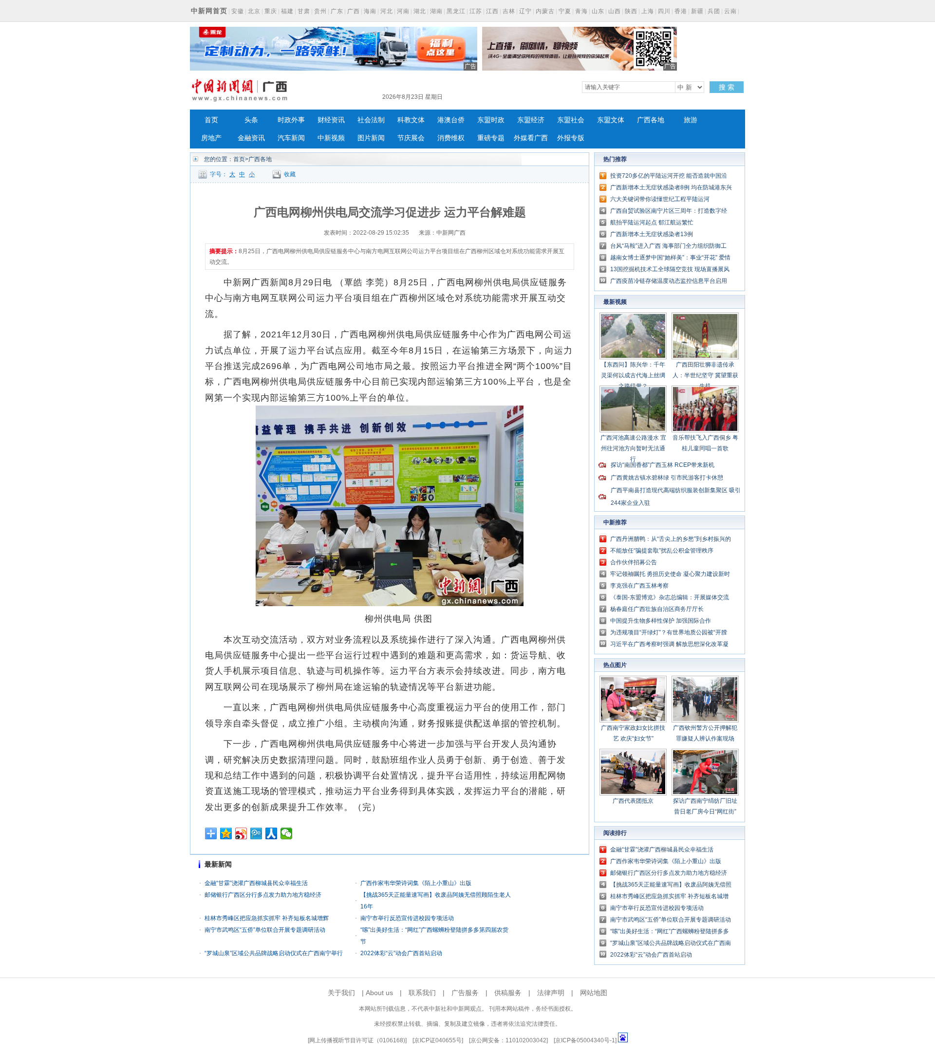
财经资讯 (331, 120)
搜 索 (726, 87)
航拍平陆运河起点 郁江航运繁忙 (651, 222)
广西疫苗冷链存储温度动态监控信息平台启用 (668, 280)
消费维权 (451, 138)
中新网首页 (209, 11)
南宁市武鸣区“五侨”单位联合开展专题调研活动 (265, 929)
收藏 (290, 174)
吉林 (509, 11)
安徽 (237, 11)
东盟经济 (530, 120)
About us (379, 993)
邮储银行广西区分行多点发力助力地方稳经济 (263, 894)
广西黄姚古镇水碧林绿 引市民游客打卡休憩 (667, 477)
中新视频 (331, 138)
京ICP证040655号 (438, 1040)
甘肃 (304, 11)
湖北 (419, 11)
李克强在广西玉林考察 (639, 585)
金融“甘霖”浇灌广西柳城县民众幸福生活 (256, 883)
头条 (251, 120)
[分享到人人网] (271, 833)
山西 (614, 11)
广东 (337, 11)
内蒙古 (545, 11)
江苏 (475, 11)
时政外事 (291, 120)
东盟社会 (570, 120)
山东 (598, 11)
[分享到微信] (286, 833)
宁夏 (565, 11)
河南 (403, 11)
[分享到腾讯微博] (256, 833)
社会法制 (371, 120)
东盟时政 (491, 120)
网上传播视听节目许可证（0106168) (357, 1040)
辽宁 (525, 11)
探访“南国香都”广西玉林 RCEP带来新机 (662, 465)
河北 (386, 11)
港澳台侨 (451, 120)
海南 (370, 11)
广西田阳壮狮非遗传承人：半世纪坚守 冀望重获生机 (705, 375)
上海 (647, 11)
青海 (581, 11)
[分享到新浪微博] (241, 833)
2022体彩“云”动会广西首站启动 (401, 953)
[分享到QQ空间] (226, 833)
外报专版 (570, 138)
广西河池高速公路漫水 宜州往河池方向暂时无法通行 (633, 448)
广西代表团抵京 (633, 800)
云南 (730, 11)
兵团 (714, 11)
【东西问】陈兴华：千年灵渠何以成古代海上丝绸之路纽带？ (633, 375)
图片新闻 (371, 138)
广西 (353, 11)
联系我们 (422, 993)
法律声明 (550, 993)
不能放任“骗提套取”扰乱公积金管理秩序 (661, 550)
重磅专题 (491, 138)
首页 (211, 120)
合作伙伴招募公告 (633, 562)
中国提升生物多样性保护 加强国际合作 (660, 620)
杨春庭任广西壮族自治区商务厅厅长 (657, 609)
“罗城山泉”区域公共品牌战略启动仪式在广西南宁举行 (274, 953)
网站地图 (593, 993)
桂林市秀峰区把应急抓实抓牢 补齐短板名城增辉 (267, 918)
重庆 (270, 11)
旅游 (690, 120)
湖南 (436, 11)
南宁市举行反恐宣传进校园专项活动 (407, 918)
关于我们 (341, 993)
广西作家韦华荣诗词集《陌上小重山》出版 (415, 883)
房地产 (211, 138)
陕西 (631, 11)
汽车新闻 (291, 138)
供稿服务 (508, 993)
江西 (492, 11)
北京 (254, 11)
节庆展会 (411, 138)
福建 (287, 11)
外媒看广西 (531, 138)
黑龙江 (456, 11)
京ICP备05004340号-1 (585, 1040)
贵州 (320, 11)
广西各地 (650, 120)
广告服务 (465, 993)
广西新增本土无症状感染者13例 (651, 234)
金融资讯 (251, 138)
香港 (680, 11)
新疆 (697, 11)
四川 (664, 11)
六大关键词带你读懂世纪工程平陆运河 (660, 199)
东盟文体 (610, 120)
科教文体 (411, 120)
